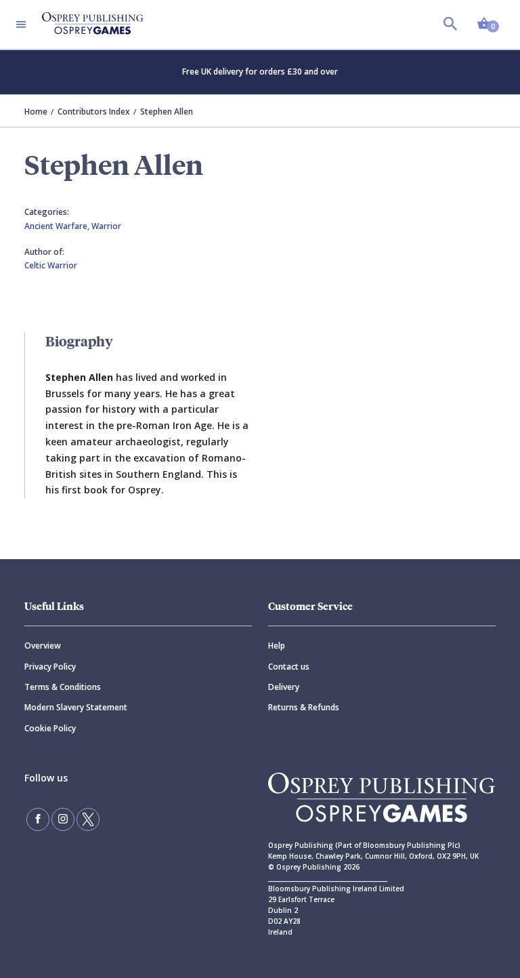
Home (35, 111)
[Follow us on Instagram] (62, 819)
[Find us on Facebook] (37, 819)
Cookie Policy (50, 728)
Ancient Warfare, (57, 226)
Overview (42, 645)
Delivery (283, 687)
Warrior (106, 226)
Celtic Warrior (50, 265)
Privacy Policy (50, 666)
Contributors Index (94, 111)
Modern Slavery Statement (75, 707)
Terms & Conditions (62, 687)
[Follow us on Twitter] (88, 819)
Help (276, 645)
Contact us (288, 666)
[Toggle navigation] (21, 24)
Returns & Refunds (303, 707)
